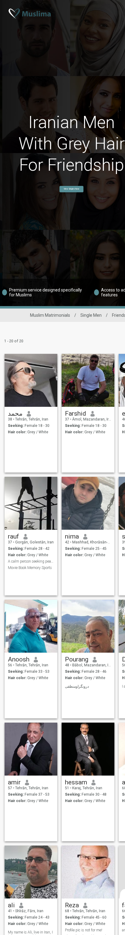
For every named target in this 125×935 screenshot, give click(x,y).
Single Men (91, 315)
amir (14, 782)
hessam (76, 782)
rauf (13, 536)
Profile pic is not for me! (83, 930)
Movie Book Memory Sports (30, 568)
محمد (15, 413)
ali (11, 905)
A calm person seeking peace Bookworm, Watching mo (31, 561)
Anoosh (18, 659)
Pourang (76, 659)
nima (72, 536)
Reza (72, 905)
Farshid (75, 413)
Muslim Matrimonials (50, 315)
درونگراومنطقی (77, 686)
